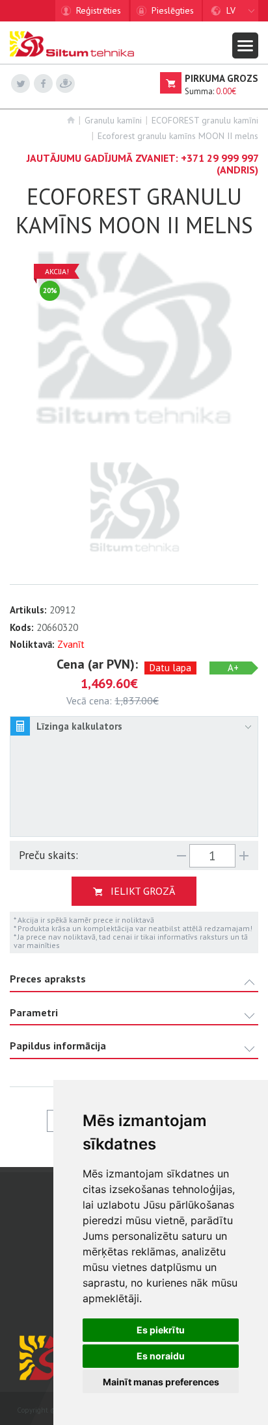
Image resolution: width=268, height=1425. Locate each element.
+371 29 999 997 (219, 157)
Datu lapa (170, 667)
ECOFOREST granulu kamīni (205, 120)
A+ (233, 667)
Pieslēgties (173, 10)
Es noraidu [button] (161, 1355)
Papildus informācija (58, 1046)
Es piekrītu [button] (161, 1329)
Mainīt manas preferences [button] (161, 1381)
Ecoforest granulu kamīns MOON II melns (178, 136)
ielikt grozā (143, 890)
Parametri (34, 1013)
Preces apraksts (48, 979)
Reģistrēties (98, 10)
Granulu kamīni (113, 120)
